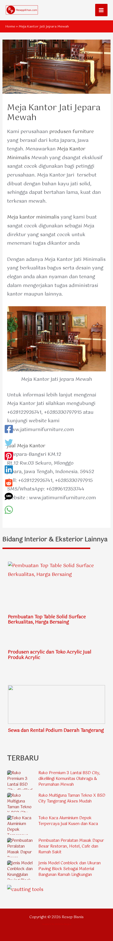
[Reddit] (9, 484)
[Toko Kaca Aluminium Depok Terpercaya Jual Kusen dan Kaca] (21, 825)
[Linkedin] (9, 470)
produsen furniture (71, 132)
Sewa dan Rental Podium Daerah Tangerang (56, 730)
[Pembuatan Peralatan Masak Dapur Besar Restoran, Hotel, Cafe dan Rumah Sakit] (21, 847)
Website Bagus (63, 924)
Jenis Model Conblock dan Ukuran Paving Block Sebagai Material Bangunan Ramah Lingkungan (69, 869)
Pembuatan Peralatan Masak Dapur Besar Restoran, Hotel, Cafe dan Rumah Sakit (71, 846)
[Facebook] (9, 430)
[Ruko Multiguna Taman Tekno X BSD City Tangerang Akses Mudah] (21, 802)
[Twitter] (9, 443)
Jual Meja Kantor (26, 446)
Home (10, 26)
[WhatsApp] (9, 511)
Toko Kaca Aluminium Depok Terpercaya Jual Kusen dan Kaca (68, 821)
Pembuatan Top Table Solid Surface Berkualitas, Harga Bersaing (47, 619)
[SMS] (9, 497)
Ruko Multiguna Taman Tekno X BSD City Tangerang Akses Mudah (71, 798)
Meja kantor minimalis (33, 217)
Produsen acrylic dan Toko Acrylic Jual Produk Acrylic (49, 655)
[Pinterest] (9, 457)
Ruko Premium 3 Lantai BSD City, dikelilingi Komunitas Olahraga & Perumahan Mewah (69, 779)
